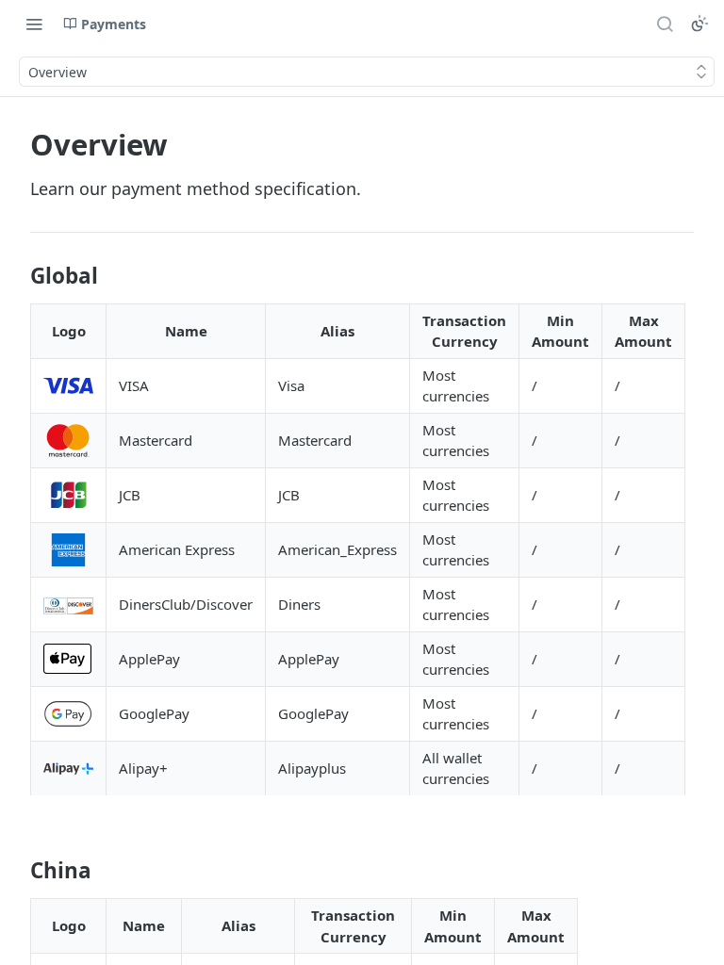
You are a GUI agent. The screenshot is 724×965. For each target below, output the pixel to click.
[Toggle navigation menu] (34, 23)
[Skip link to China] (17, 871)
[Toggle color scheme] (699, 23)
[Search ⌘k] (665, 23)
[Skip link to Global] (17, 276)
